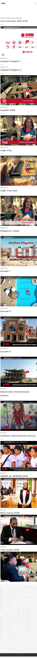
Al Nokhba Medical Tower (13, 603)
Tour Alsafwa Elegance (13, 626)
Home (17, 7)
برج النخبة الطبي (21, 622)
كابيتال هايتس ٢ (21, 609)
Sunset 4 (11, 598)
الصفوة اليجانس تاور (21, 621)
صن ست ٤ (20, 617)
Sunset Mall (11, 599)
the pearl (11, 608)
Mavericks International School (14, 607)
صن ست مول (20, 618)
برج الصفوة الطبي (21, 624)
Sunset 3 (11, 597)
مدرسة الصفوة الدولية (21, 625)
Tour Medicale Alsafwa (13, 629)
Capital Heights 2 (12, 590)
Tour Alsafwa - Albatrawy (13, 625)
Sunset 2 (11, 596)
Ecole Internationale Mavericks (14, 631)
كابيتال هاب (20, 610)
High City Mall (12, 594)
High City (11, 593)
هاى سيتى (20, 612)
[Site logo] (3, 3)
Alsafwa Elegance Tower (13, 601)
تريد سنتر (20, 623)
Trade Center (11, 604)
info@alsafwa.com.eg (3, 647)
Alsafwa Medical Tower (13, 605)
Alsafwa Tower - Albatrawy (13, 600)
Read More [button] (2, 24)
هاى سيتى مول (21, 613)
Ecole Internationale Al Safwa (13, 630)
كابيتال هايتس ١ (21, 608)
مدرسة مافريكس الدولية (22, 626)
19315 (3, 645)
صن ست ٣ (20, 616)
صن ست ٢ (20, 615)
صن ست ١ (20, 614)
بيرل (19, 627)
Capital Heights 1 (12, 589)
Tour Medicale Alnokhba (13, 627)
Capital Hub (11, 591)
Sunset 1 (11, 595)
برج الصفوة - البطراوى (21, 619)
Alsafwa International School (13, 606)
